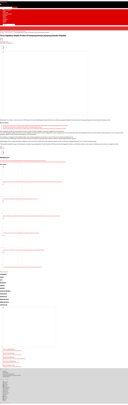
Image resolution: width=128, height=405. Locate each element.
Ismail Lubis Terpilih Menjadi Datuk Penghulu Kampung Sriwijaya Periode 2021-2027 (23, 160)
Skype (5, 395)
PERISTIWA (5, 361)
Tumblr (5, 386)
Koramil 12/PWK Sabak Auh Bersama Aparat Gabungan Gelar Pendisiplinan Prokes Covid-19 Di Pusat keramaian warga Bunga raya (33, 161)
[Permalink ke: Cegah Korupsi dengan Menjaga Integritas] (29, 346)
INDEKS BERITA (6, 376)
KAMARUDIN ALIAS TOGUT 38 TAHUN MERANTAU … (14, 358)
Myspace (6, 394)
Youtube (5, 396)
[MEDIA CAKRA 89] (4, 4)
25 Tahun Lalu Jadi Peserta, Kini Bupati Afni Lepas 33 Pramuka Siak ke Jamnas (77, 28)
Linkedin (6, 391)
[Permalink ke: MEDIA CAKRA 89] (1, 40)
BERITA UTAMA (6, 349)
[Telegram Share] (3, 48)
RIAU (9, 361)
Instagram (6, 390)
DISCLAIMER (5, 372)
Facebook (6, 382)
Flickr (5, 399)
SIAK (1, 146)
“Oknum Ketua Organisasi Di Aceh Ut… (11, 362)
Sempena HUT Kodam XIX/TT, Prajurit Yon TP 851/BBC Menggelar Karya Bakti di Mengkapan (82, 29)
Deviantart (6, 392)
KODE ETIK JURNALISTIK (8, 374)
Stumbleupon (7, 387)
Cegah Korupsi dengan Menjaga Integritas (12, 350)
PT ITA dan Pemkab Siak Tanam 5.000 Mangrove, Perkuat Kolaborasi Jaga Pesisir (42, 29)
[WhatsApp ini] (3, 49)
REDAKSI (5, 371)
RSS (4, 400)
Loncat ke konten (4, 0)
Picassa (5, 398)
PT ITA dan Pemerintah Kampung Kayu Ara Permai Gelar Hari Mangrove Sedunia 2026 (22, 267)
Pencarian (15, 7)
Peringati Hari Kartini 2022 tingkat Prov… (12, 366)
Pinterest (6, 384)
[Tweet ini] (3, 46)
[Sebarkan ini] (3, 45)
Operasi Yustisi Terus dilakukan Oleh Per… (12, 354)
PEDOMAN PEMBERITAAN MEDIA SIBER (12, 375)
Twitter (5, 383)
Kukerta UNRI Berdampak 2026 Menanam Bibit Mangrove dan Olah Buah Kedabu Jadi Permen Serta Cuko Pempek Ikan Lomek (34, 128)
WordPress (6, 388)
